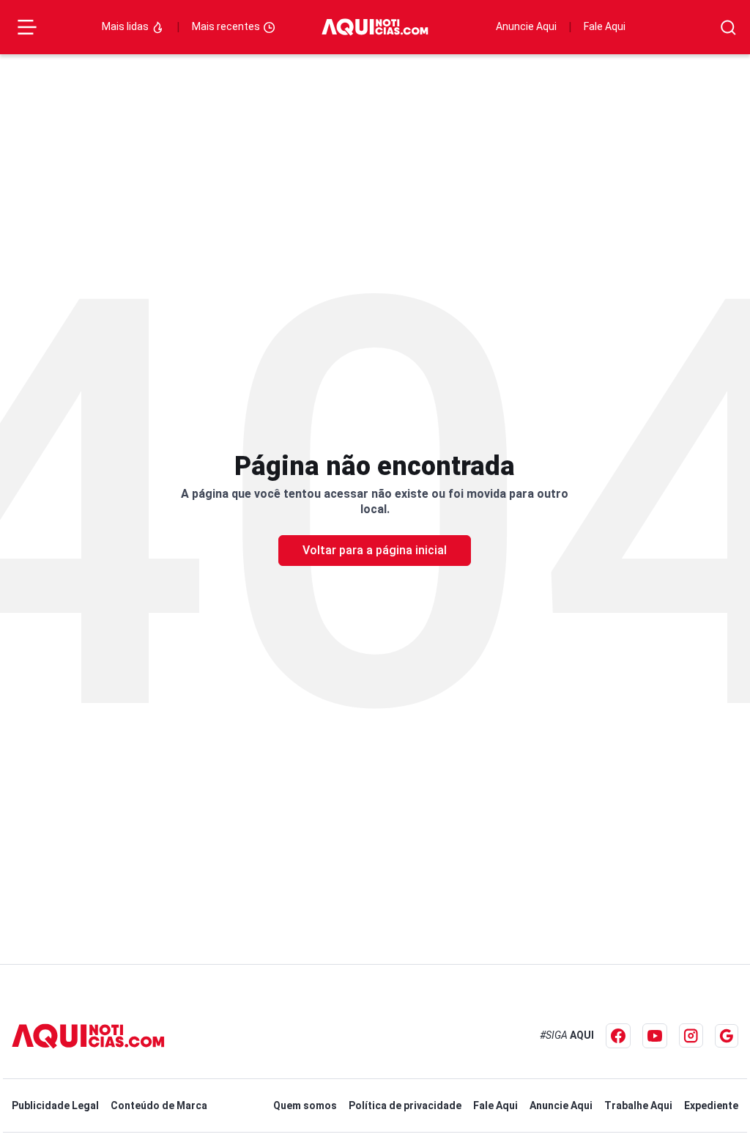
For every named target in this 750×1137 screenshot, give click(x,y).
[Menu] (27, 27)
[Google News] (726, 1036)
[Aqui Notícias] (375, 27)
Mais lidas (126, 26)
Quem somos (305, 1105)
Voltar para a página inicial (374, 550)
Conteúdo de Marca (159, 1105)
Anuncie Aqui (526, 26)
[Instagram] (691, 1035)
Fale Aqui (604, 26)
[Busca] (728, 27)
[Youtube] (654, 1035)
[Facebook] (618, 1035)
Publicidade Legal (55, 1105)
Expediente (711, 1105)
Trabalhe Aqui (638, 1105)
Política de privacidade (405, 1105)
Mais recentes (227, 26)
